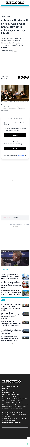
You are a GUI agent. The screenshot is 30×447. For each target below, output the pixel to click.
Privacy (5, 390)
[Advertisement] (15, 10)
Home (3, 17)
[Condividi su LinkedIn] (22, 77)
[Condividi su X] (24, 77)
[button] (15, 257)
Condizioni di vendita (10, 386)
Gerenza (5, 388)
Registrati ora (21, 155)
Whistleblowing (8, 392)
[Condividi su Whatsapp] (27, 77)
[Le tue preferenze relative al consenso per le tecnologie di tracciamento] (27, 444)
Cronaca (8, 17)
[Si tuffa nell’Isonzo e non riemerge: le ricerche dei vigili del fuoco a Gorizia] (25, 337)
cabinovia (15, 218)
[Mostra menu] (2, 2)
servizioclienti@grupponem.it (11, 422)
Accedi (15, 135)
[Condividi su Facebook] (19, 77)
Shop (15, 148)
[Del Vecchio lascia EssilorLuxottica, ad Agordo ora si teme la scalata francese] (25, 314)
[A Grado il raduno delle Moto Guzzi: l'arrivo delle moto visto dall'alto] (25, 331)
